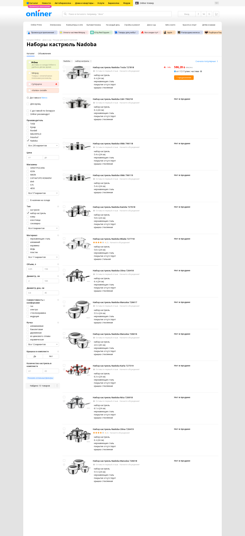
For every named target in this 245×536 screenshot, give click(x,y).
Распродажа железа (190, 32)
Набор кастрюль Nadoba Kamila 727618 (114, 206)
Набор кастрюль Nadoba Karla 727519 (113, 365)
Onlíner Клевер (147, 3)
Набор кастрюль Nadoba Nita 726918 (113, 397)
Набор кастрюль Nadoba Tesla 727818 (113, 67)
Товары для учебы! (127, 32)
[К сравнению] (64, 67)
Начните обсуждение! (129, 71)
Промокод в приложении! (42, 32)
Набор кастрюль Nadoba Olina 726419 (113, 429)
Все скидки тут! (151, 32)
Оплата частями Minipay (74, 32)
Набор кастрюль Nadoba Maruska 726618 (115, 460)
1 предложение (184, 77)
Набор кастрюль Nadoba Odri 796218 (113, 99)
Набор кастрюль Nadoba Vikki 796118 (113, 143)
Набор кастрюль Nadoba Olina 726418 (113, 270)
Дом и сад (46, 40)
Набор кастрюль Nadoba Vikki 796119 (113, 175)
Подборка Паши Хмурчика (221, 32)
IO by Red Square (101, 32)
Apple (169, 32)
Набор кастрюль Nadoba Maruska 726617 (115, 302)
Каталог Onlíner (34, 40)
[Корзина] (216, 14)
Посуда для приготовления (65, 40)
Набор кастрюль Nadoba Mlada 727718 (114, 238)
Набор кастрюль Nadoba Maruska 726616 (115, 334)
